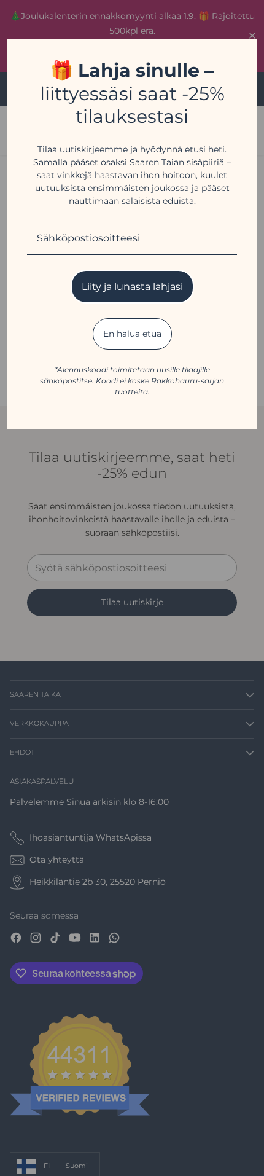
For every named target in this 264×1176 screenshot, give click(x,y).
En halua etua (132, 333)
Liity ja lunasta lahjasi (132, 286)
